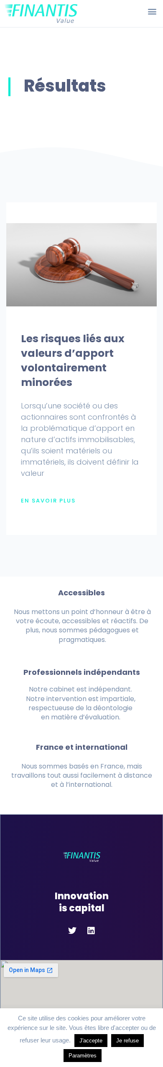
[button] (152, 11)
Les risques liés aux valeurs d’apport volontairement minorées (73, 360)
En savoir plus (48, 501)
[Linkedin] (91, 931)
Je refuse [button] (127, 1040)
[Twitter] (72, 931)
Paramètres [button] (83, 1055)
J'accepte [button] (90, 1040)
